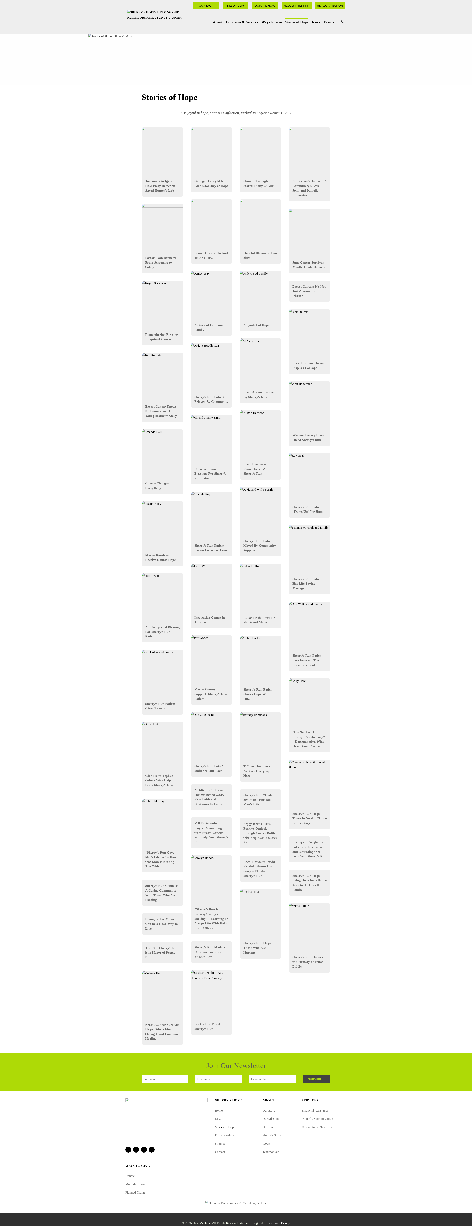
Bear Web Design (279, 1223)
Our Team (269, 1127)
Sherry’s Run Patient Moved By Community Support (259, 545)
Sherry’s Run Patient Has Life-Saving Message (307, 583)
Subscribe (316, 1079)
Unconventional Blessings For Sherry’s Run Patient (210, 473)
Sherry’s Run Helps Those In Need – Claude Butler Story (309, 818)
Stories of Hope (296, 22)
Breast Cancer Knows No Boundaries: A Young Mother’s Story (161, 411)
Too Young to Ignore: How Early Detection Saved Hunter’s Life (160, 185)
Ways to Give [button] (271, 22)
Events (329, 22)
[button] (343, 21)
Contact (206, 5)
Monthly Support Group (317, 1118)
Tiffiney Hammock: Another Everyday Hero (257, 770)
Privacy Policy (224, 1135)
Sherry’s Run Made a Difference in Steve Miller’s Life (209, 951)
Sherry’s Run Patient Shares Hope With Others (258, 694)
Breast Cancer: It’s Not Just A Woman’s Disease (309, 291)
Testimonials (271, 1152)
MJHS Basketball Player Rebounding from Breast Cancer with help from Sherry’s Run (211, 832)
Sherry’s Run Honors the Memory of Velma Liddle (307, 961)
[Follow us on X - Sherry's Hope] (136, 1150)
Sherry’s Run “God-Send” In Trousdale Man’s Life (257, 799)
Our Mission (271, 1118)
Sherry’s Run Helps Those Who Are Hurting (257, 947)
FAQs (266, 1143)
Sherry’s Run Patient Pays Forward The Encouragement (307, 660)
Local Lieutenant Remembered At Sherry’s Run (255, 468)
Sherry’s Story (272, 1135)
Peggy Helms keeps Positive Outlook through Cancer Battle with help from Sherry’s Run (260, 833)
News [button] (316, 22)
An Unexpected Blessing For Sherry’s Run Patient (162, 631)
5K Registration (330, 5)
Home (219, 1110)
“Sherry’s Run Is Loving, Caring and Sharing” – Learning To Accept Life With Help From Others (211, 918)
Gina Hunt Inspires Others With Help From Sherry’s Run (159, 780)
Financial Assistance (315, 1110)
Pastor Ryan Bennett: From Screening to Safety (160, 262)
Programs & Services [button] (242, 22)
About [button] (217, 22)
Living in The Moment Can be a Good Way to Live (161, 923)
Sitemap (220, 1143)
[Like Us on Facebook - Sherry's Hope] (128, 1150)
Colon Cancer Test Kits (317, 1127)
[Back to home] (162, 21)
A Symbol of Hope (256, 325)
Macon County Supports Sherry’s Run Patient (210, 693)
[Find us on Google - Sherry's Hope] (152, 1150)
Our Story (269, 1110)
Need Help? (235, 5)
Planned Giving (135, 1192)
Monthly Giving (135, 1184)
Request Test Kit (296, 5)
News (218, 1118)
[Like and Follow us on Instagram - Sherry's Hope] (144, 1150)
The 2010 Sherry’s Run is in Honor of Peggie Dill (161, 952)
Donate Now (265, 5)
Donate (130, 1176)
